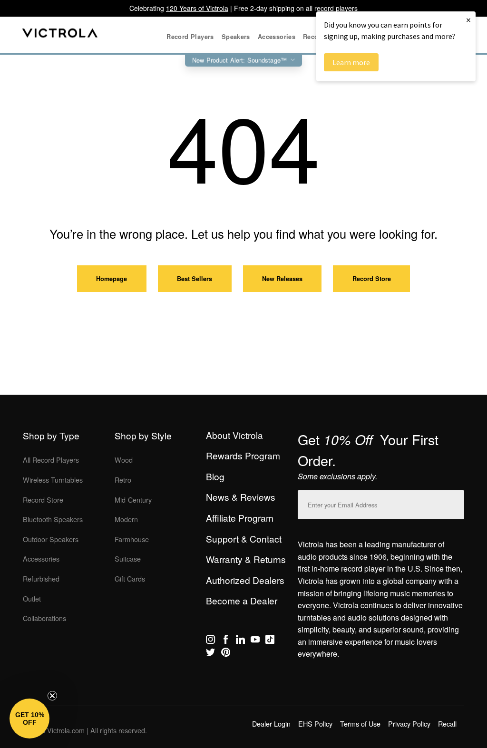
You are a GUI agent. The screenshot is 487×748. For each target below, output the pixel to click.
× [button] (468, 20)
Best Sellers (194, 278)
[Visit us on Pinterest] (225, 654)
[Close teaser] (52, 695)
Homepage (111, 278)
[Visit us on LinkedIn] (240, 641)
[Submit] (454, 502)
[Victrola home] (60, 35)
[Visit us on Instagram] (210, 641)
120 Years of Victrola (197, 8)
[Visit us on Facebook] (225, 641)
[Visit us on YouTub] (255, 641)
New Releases (282, 278)
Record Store (371, 278)
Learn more (351, 62)
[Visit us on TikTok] (269, 641)
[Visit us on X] (210, 654)
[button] (29, 718)
